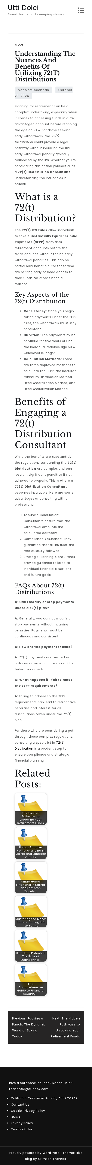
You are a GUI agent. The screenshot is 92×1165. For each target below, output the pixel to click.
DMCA (16, 1117)
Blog (19, 45)
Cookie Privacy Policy (28, 1111)
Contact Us (20, 1104)
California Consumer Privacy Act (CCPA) (44, 1098)
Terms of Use (22, 1129)
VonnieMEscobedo (33, 90)
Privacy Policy (22, 1123)
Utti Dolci (23, 7)
